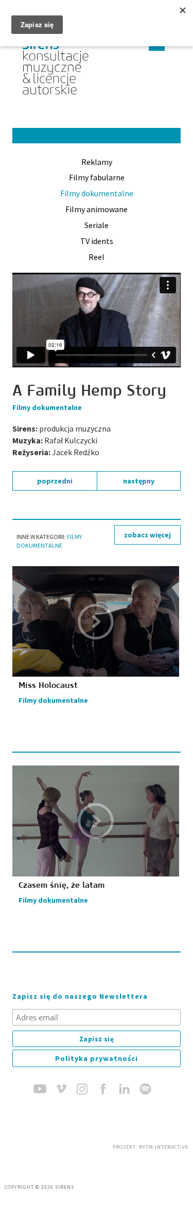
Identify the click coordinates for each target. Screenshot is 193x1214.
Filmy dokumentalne (96, 193)
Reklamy (96, 162)
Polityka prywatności (96, 1058)
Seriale (96, 225)
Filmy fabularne (97, 177)
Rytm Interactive (163, 1147)
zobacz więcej (147, 534)
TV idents (96, 241)
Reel (96, 257)
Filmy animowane (96, 209)
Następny (138, 480)
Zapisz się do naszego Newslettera (80, 996)
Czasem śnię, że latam (61, 885)
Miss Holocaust (48, 685)
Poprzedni (55, 480)
